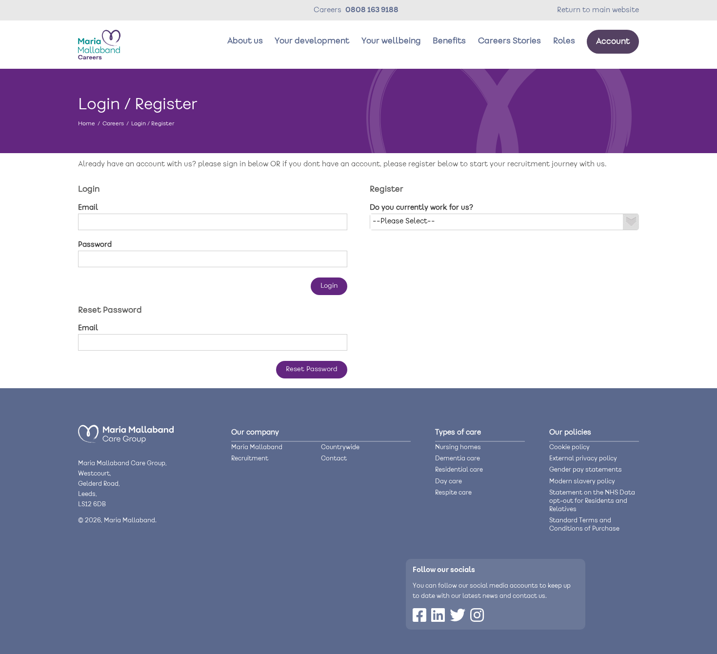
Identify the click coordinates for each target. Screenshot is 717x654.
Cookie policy (569, 447)
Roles (564, 41)
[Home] (126, 441)
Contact (334, 459)
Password (95, 244)
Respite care (453, 493)
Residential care (459, 470)
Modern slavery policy (582, 481)
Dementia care (457, 459)
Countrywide (340, 447)
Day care (448, 481)
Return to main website (598, 10)
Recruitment (249, 459)
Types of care (458, 432)
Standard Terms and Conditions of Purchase (584, 524)
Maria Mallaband (256, 447)
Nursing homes (458, 447)
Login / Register (152, 123)
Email (88, 207)
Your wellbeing (391, 41)
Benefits (449, 41)
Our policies (570, 432)
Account (613, 41)
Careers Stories (509, 41)
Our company (255, 432)
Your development (312, 41)
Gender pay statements (585, 470)
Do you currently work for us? (421, 207)
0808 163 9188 (371, 10)
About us (245, 41)
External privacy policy (583, 459)
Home (86, 123)
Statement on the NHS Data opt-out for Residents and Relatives (592, 501)
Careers (113, 123)
